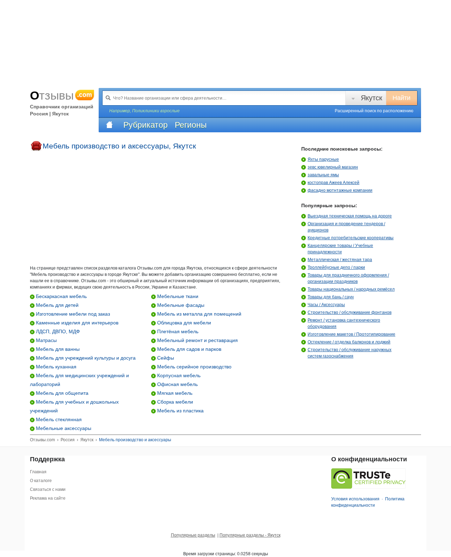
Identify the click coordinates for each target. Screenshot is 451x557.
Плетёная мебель (177, 331)
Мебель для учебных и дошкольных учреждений (74, 406)
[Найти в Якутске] (108, 98)
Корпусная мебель (178, 375)
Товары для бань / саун (331, 297)
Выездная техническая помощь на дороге (350, 216)
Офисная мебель (177, 384)
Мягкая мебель (174, 393)
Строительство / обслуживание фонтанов (349, 312)
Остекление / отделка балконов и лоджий (349, 342)
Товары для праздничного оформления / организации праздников (348, 278)
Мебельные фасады (180, 305)
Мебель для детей (57, 305)
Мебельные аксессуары (63, 428)
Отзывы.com (42, 439)
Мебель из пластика (180, 410)
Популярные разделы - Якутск (250, 535)
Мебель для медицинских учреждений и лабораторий (79, 380)
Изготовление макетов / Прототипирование (351, 334)
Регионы (191, 124)
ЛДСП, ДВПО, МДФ (57, 331)
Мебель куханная (55, 366)
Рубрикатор (145, 124)
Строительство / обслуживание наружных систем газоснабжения (349, 353)
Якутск (371, 98)
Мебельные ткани (177, 296)
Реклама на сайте (48, 498)
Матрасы (46, 340)
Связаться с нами (48, 489)
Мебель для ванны (57, 349)
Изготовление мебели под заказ (72, 314)
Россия (68, 439)
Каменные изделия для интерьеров (76, 322)
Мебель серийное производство (193, 366)
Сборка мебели (174, 402)
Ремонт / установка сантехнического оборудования (344, 323)
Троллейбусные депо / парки (336, 267)
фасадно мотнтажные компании (340, 190)
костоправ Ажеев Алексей (333, 182)
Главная (38, 471)
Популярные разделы (193, 535)
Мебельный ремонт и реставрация (197, 340)
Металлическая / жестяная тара (340, 259)
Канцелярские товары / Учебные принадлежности (340, 248)
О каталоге (41, 480)
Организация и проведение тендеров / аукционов (346, 227)
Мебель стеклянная (58, 419)
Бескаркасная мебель (61, 296)
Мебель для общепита (61, 393)
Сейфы (165, 358)
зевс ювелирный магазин (333, 167)
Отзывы (61, 95)
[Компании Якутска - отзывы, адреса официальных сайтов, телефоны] (109, 125)
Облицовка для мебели (183, 322)
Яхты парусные (323, 159)
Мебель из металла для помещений (198, 314)
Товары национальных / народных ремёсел (351, 289)
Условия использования (355, 498)
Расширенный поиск (374, 110)
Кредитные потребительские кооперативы (351, 237)
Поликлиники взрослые (156, 110)
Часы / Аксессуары (326, 304)
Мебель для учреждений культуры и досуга (85, 358)
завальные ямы (323, 174)
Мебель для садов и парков (188, 349)
